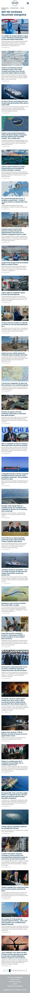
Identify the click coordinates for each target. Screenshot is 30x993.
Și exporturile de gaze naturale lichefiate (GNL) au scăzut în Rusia (14, 263)
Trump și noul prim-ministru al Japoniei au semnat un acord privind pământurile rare (14, 324)
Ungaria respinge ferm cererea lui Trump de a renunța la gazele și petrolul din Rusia (14, 889)
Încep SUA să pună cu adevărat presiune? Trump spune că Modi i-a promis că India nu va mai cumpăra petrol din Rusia (13, 636)
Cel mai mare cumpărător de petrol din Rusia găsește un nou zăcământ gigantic (14, 384)
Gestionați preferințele (15, 981)
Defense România (5, 8)
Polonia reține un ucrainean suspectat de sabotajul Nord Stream (14, 827)
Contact (15, 984)
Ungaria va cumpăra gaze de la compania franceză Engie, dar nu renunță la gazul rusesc (12, 763)
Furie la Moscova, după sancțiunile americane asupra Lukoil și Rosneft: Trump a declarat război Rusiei (13, 539)
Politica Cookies (15, 979)
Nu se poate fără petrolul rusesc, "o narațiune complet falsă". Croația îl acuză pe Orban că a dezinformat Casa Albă (14, 201)
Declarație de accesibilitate (14, 986)
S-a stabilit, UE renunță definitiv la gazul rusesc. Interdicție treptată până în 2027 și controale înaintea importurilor (14, 37)
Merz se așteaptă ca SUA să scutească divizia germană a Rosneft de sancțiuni (14, 444)
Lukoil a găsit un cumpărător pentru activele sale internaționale (13, 293)
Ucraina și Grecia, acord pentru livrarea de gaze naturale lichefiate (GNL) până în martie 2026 (14, 103)
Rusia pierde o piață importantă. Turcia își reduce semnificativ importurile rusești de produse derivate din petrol (14, 668)
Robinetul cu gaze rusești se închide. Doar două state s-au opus (13, 604)
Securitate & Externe (14, 8)
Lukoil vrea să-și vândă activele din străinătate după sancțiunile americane (14, 354)
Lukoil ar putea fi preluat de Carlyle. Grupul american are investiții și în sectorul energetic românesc (13, 168)
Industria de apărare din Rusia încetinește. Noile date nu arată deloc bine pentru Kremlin (13, 413)
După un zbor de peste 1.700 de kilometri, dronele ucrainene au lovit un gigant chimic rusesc (14, 734)
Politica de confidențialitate (14, 977)
